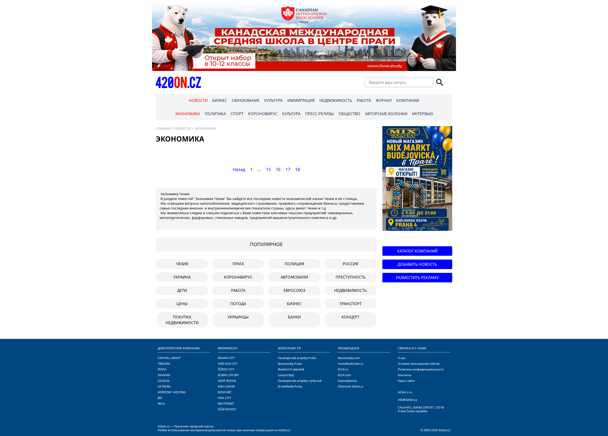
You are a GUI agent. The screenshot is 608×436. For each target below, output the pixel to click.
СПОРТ (237, 113)
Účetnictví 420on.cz (350, 386)
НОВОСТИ (198, 100)
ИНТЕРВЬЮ (422, 113)
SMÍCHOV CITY (228, 364)
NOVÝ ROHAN (227, 381)
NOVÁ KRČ (225, 392)
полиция (294, 263)
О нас (402, 358)
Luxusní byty (286, 375)
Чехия (182, 263)
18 (297, 169)
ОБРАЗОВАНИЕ (246, 100)
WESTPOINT (226, 404)
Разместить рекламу (417, 277)
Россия (350, 263)
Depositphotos (347, 381)
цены (182, 303)
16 (278, 169)
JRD (160, 398)
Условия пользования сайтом (419, 364)
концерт (350, 317)
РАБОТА (364, 100)
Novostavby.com (349, 358)
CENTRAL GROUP (169, 358)
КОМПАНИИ (407, 100)
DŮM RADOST (227, 409)
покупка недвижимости (182, 319)
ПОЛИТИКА (215, 113)
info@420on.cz (407, 400)
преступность (351, 277)
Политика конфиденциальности (421, 369)
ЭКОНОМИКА (187, 113)
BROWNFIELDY (228, 348)
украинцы (238, 317)
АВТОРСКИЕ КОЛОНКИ (386, 113)
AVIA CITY (224, 398)
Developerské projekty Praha (297, 358)
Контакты (404, 375)
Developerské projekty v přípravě (300, 381)
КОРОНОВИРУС (262, 113)
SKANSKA (164, 375)
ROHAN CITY (226, 358)
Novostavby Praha (290, 364)
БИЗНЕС (219, 100)
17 (287, 169)
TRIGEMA (164, 364)
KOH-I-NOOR (226, 386)
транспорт (350, 303)
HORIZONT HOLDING (172, 392)
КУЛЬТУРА (273, 100)
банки (294, 317)
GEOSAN (163, 381)
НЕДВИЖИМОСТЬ (335, 100)
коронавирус (238, 277)
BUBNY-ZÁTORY (228, 375)
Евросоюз (294, 290)
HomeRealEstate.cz (350, 364)
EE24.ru (343, 369)
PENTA (162, 369)
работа (238, 290)
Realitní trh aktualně (291, 369)
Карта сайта (406, 381)
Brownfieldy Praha (290, 386)
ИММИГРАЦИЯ (301, 100)
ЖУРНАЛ (384, 100)
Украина (182, 277)
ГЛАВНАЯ (163, 128)
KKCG (161, 404)
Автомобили (294, 277)
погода (238, 303)
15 (268, 169)
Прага (238, 263)
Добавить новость (417, 264)
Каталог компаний (417, 251)
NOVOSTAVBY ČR (289, 348)
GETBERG (164, 386)
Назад (239, 169)
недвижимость (350, 290)
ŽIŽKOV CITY (226, 369)
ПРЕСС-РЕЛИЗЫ (319, 113)
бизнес (294, 303)
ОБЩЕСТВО (349, 113)
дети (182, 290)
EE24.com (344, 375)
